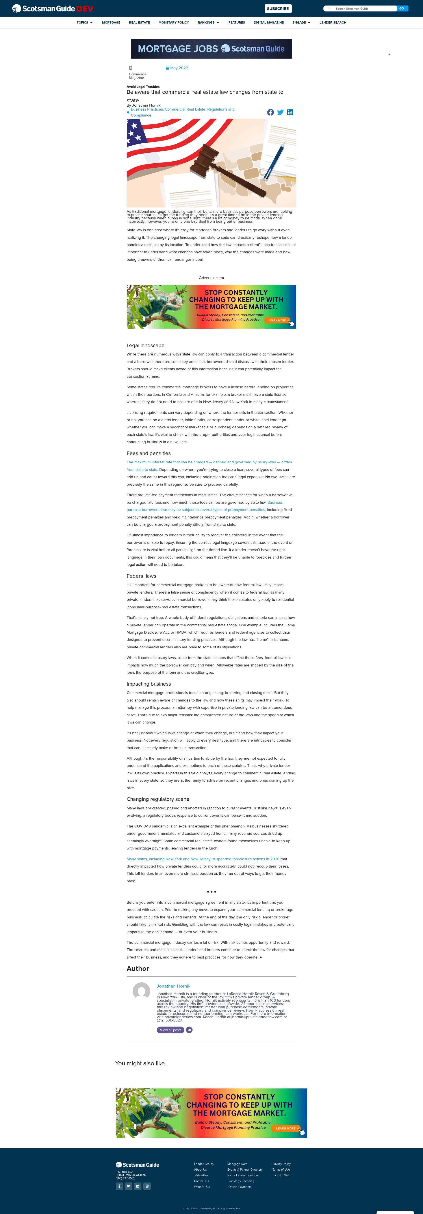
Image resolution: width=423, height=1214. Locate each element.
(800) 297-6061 (125, 1178)
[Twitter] (128, 1186)
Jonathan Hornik (174, 986)
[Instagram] (147, 1186)
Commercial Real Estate (185, 109)
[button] (271, 112)
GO (401, 8)
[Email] (189, 1030)
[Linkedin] (137, 1186)
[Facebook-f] (119, 1186)
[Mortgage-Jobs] (211, 57)
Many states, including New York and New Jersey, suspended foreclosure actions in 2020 (203, 859)
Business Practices (147, 109)
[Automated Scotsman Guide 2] (211, 327)
